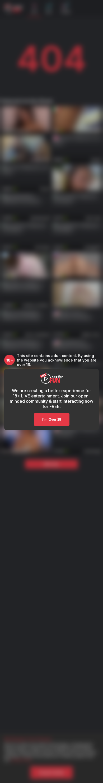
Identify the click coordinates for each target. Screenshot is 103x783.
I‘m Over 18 (51, 419)
